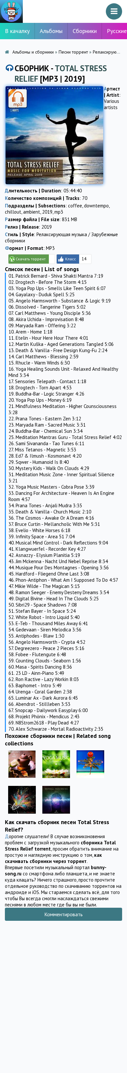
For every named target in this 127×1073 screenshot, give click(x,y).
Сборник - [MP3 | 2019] (61, 73)
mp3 (58, 212)
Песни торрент (73, 52)
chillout (13, 212)
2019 (47, 212)
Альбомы (51, 31)
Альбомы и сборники (33, 52)
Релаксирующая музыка (61, 234)
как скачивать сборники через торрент (53, 858)
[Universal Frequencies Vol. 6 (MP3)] (56, 815)
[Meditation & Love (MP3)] (22, 779)
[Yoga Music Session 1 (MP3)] (56, 779)
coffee (75, 206)
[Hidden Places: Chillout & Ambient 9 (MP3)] (90, 779)
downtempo (96, 206)
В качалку (17, 31)
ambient (31, 212)
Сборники (85, 31)
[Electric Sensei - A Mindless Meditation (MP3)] (22, 815)
